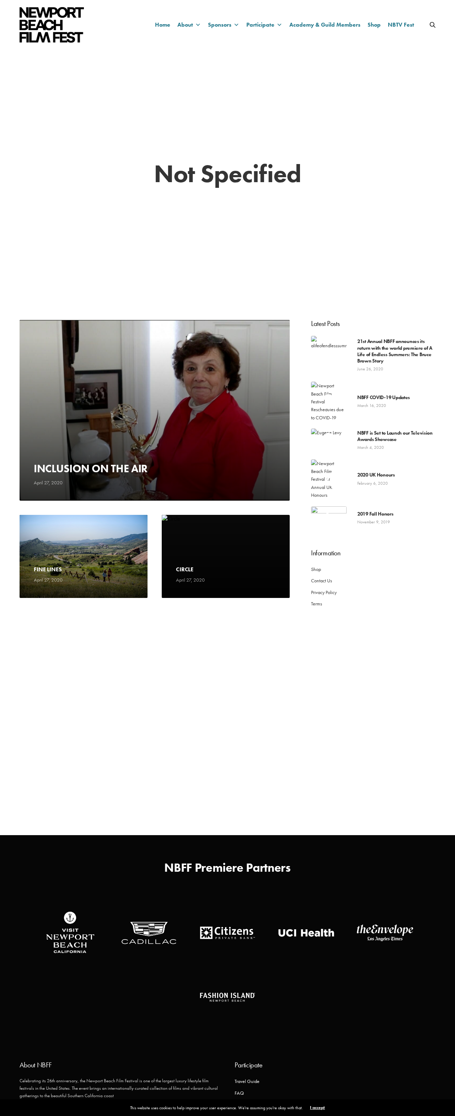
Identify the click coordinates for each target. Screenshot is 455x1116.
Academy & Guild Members (324, 24)
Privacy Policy (324, 592)
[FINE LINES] (84, 556)
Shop (374, 24)
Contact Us (321, 580)
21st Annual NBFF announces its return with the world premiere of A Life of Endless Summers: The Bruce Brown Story (394, 351)
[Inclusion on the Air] (155, 410)
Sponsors (219, 24)
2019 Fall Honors (375, 514)
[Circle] (226, 556)
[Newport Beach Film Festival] (52, 25)
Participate (260, 24)
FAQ (239, 1093)
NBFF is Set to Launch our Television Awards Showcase (395, 436)
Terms (316, 603)
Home (162, 24)
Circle (184, 569)
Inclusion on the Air (91, 469)
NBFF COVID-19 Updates (383, 397)
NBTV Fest (401, 24)
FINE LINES (47, 569)
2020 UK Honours (376, 475)
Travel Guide (247, 1081)
